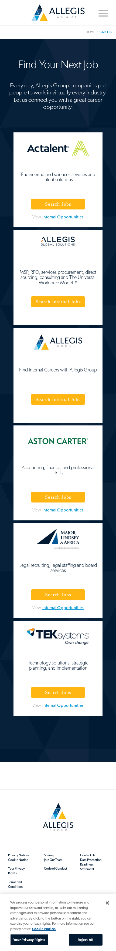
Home (58, 14)
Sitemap (49, 855)
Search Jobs (58, 204)
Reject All (85, 940)
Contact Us (87, 855)
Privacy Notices (18, 855)
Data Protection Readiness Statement (90, 864)
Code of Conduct (55, 868)
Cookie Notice (18, 860)
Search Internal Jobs (58, 301)
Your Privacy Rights (16, 871)
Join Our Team (53, 860)
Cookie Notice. (44, 929)
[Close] (107, 903)
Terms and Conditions (15, 884)
